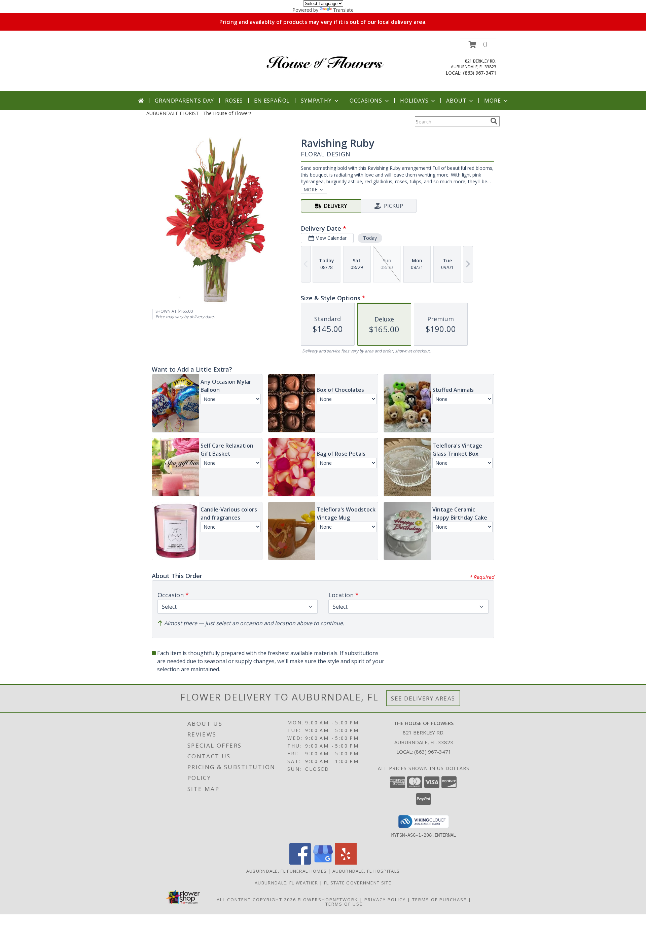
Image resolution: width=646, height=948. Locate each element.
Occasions (366, 100)
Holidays (414, 100)
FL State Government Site (357, 883)
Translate (343, 10)
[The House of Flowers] (325, 57)
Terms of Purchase (439, 900)
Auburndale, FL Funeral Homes (286, 871)
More (492, 100)
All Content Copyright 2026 (256, 900)
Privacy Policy (385, 900)
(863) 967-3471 (479, 73)
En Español (272, 100)
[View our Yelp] (346, 863)
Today (370, 238)
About (456, 100)
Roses (234, 100)
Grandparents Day (184, 100)
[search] (494, 121)
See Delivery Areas (423, 698)
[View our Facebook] (300, 863)
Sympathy (316, 100)
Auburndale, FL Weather (286, 883)
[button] (478, 44)
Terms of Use (344, 904)
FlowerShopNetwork (328, 900)
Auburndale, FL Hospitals (366, 871)
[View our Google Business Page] (323, 863)
